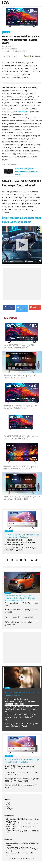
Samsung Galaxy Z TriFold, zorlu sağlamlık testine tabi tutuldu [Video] (22, 725)
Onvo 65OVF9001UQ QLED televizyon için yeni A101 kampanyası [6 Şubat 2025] (20, 468)
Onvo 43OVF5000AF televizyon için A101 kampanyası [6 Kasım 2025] (20, 377)
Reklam (8, 805)
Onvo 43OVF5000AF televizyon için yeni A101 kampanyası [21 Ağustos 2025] (21, 498)
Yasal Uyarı (9, 809)
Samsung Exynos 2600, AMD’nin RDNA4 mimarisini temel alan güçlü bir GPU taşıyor (21, 717)
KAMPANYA (6, 32)
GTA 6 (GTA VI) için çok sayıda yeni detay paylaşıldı (21, 611)
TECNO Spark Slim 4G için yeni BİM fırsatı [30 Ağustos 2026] (21, 774)
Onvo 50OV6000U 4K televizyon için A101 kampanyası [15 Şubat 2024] (20, 407)
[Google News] (32, 56)
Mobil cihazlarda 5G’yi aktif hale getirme (18, 847)
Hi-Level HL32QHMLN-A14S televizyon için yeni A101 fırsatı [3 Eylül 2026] (22, 536)
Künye (8, 803)
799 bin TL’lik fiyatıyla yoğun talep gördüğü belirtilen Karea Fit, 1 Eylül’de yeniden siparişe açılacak (20, 542)
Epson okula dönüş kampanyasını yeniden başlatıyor (22, 786)
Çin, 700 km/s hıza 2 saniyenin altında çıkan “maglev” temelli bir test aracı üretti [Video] (21, 709)
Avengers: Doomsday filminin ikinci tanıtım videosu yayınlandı (22, 694)
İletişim (8, 807)
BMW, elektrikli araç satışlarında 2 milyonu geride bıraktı (22, 623)
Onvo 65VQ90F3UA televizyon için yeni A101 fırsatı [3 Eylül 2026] (20, 549)
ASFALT (7, 593)
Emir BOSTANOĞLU (9, 47)
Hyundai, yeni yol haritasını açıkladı (19, 617)
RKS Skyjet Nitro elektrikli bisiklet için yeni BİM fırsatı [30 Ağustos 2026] (22, 780)
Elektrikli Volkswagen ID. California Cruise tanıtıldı (21, 604)
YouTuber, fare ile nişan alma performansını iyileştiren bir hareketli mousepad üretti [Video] (20, 701)
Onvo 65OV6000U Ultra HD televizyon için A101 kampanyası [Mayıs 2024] (20, 437)
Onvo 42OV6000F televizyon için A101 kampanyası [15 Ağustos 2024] (18, 346)
